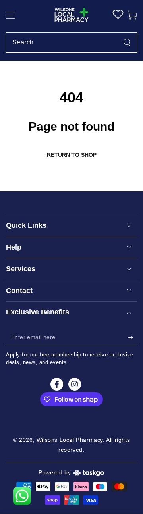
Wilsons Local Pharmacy (70, 440)
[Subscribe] (132, 337)
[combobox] (71, 42)
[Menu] (13, 15)
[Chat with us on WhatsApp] (22, 496)
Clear (124, 42)
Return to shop (72, 155)
